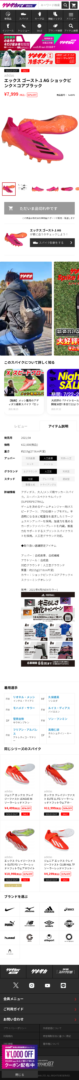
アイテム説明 (58, 426)
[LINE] (63, 987)
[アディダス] (49, 909)
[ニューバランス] (29, 924)
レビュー (21, 426)
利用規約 (8, 1036)
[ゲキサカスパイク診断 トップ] (66, 973)
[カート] (74, 5)
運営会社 (8, 1051)
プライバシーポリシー (15, 1028)
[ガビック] (29, 938)
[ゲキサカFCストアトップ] (13, 973)
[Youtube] (47, 987)
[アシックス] (69, 909)
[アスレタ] (69, 924)
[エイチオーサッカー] (10, 952)
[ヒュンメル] (10, 938)
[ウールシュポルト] (49, 938)
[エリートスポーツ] (69, 938)
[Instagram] (31, 987)
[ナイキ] (10, 909)
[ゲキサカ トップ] (39, 973)
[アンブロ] (49, 924)
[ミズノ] (29, 909)
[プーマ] (10, 924)
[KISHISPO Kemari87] (40, 1064)
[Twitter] (16, 987)
